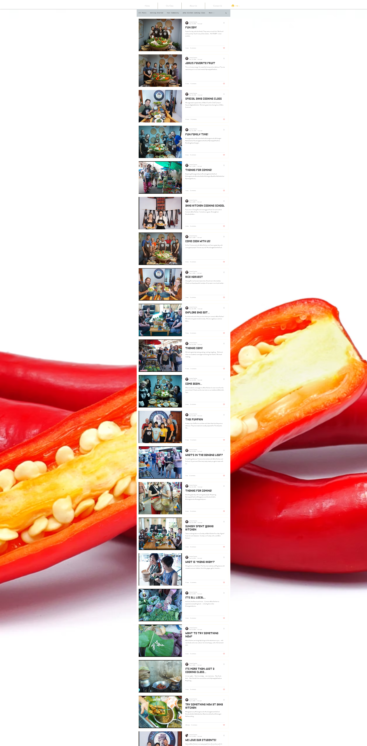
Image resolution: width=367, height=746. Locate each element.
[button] (169, 6)
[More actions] (224, 23)
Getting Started (156, 13)
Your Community (173, 13)
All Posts (142, 13)
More (210, 13)
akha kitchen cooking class (194, 13)
